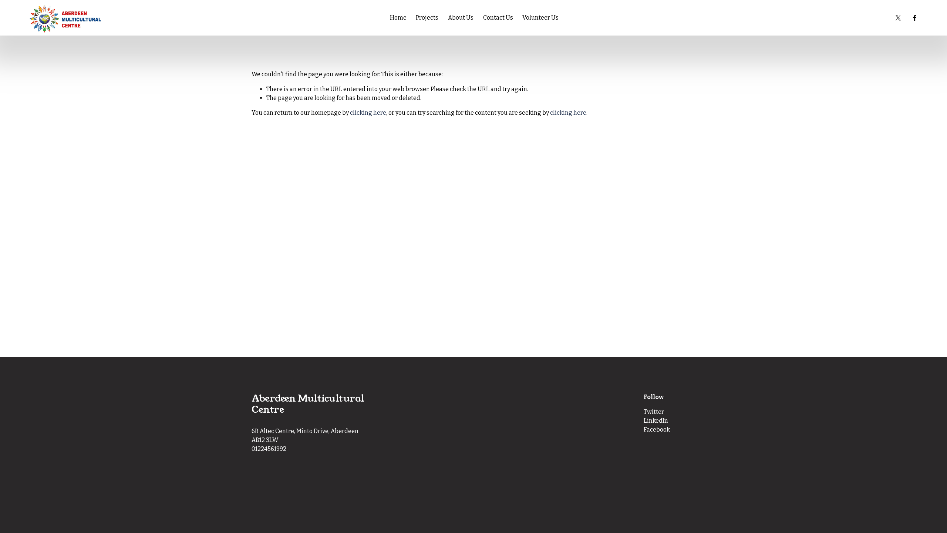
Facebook (657, 429)
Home (398, 17)
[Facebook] (915, 17)
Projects (427, 17)
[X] (898, 17)
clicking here (368, 112)
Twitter (654, 411)
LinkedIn (656, 420)
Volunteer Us (540, 17)
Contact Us (498, 17)
